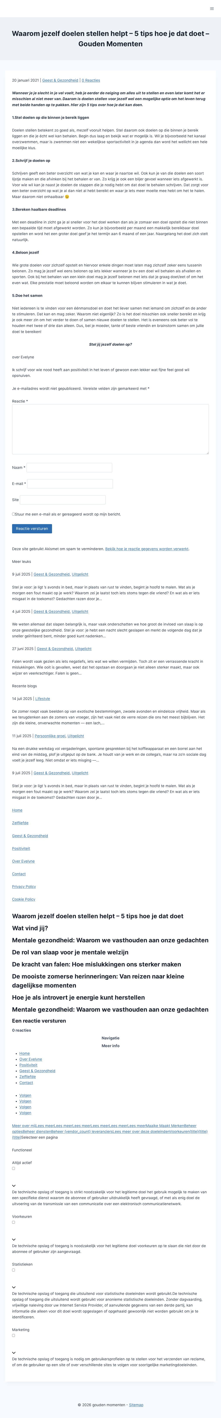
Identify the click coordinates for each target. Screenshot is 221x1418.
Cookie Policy (23, 899)
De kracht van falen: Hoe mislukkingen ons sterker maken (96, 964)
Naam (18, 467)
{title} (194, 1131)
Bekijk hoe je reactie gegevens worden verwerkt (146, 549)
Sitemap (136, 1405)
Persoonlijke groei (50, 736)
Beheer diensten (37, 1131)
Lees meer (45, 1126)
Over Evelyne (23, 861)
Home (17, 810)
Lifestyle (42, 699)
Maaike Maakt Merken (165, 1126)
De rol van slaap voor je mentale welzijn (70, 952)
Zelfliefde (20, 823)
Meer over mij (24, 1126)
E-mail (19, 483)
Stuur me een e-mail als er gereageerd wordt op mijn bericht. (68, 514)
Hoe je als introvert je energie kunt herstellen (78, 997)
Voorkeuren (179, 1131)
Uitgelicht (80, 574)
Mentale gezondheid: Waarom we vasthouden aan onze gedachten (110, 940)
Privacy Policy (24, 886)
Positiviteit (21, 848)
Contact (19, 874)
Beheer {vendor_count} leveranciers (82, 1131)
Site (15, 500)
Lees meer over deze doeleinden (141, 1131)
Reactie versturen (32, 528)
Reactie (20, 401)
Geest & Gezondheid (60, 80)
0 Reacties (91, 80)
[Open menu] (212, 8)
